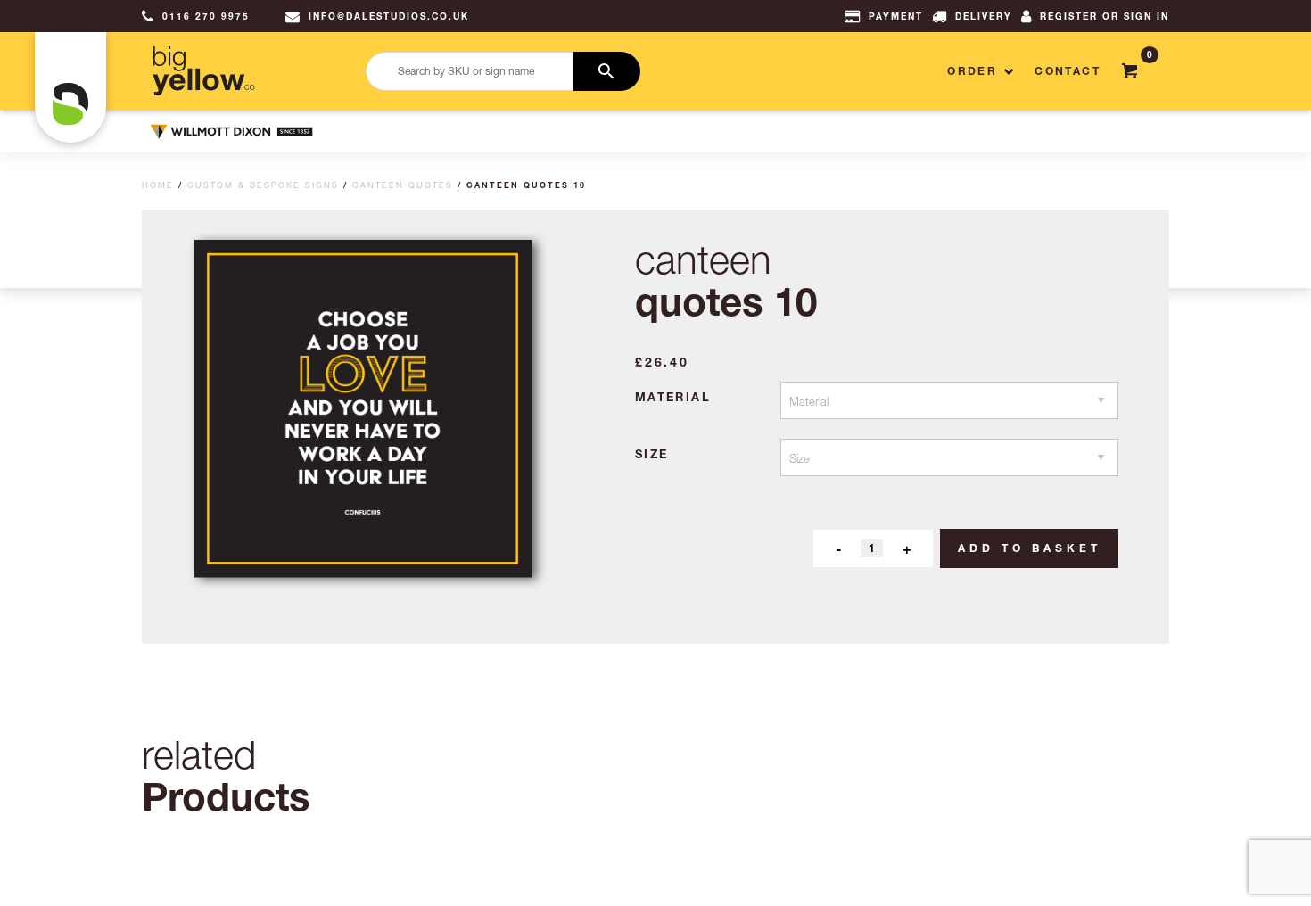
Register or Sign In (1104, 16)
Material (673, 397)
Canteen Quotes (402, 185)
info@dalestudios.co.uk (389, 16)
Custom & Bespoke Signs (263, 185)
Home (158, 185)
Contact (1068, 71)
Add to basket (1029, 548)
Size (652, 454)
